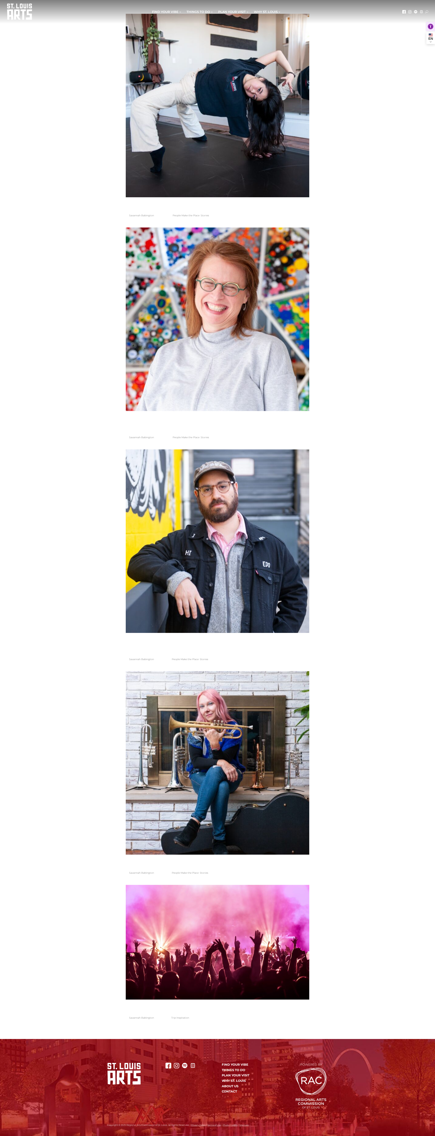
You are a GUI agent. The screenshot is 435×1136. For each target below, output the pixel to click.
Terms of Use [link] (214, 1125)
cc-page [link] (421, 12)
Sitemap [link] (244, 1125)
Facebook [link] (404, 12)
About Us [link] (230, 1086)
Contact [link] (229, 1091)
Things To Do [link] (198, 12)
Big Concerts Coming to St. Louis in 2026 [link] (215, 1009)
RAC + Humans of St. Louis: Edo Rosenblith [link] (194, 646)
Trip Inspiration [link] (180, 1017)
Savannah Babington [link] (141, 215)
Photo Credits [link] (230, 1125)
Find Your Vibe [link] (165, 12)
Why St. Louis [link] (266, 12)
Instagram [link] (410, 12)
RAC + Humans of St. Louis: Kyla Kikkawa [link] (216, 206)
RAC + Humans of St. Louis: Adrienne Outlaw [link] (206, 424)
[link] (430, 26)
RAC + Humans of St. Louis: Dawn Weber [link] (215, 864)
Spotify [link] (415, 12)
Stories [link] (205, 215)
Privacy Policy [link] (198, 1125)
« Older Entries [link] (183, 1034)
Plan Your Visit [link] (232, 12)
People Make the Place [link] (186, 215)
